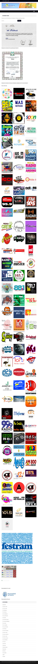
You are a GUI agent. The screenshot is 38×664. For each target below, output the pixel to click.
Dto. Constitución (5, 615)
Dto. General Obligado (6, 621)
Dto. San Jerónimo (5, 634)
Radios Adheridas (4, 85)
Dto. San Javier (5, 632)
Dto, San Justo (5, 606)
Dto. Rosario (4, 628)
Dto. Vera (4, 641)
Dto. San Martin (5, 639)
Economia (4, 643)
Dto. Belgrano (5, 610)
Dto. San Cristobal (5, 630)
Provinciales (4, 652)
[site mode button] (34, 11)
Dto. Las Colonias (5, 626)
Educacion (4, 645)
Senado (4, 656)
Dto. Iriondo (4, 623)
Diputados (4, 604)
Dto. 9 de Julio (5, 608)
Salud (3, 654)
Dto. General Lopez (6, 619)
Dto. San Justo (5, 636)
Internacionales (5, 647)
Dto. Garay (4, 617)
